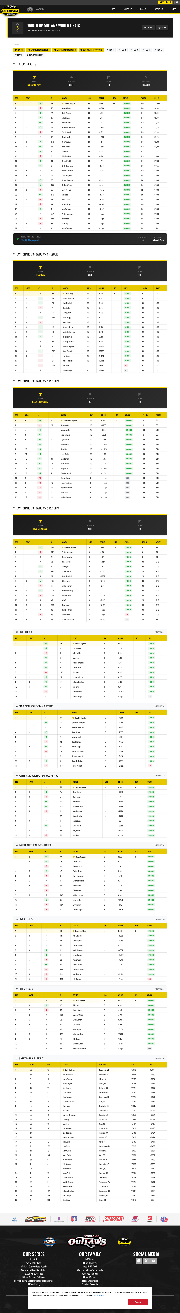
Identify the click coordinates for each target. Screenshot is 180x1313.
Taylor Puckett (67, 351)
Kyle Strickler (66, 156)
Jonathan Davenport (68, 127)
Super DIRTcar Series (34, 1273)
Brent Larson (66, 199)
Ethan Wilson (65, 444)
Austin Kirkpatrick (69, 331)
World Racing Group (89, 1273)
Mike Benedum (67, 595)
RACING (143, 9)
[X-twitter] (146, 1261)
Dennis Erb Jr (66, 137)
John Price (65, 600)
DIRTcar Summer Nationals (33, 1277)
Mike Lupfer (66, 614)
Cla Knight (65, 566)
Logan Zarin (65, 439)
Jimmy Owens (66, 189)
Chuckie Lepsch (66, 473)
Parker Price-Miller (68, 619)
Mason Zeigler (65, 429)
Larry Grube (65, 454)
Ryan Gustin (65, 218)
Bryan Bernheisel (66, 487)
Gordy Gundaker (67, 228)
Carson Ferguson (67, 180)
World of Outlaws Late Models (34, 1266)
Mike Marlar (66, 117)
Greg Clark (64, 468)
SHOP (174, 9)
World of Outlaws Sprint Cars (33, 1270)
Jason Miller (65, 492)
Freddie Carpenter (69, 346)
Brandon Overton (67, 170)
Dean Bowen (66, 605)
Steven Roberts (68, 327)
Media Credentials (90, 1280)
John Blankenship (67, 590)
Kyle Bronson (66, 580)
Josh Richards (66, 209)
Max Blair (65, 194)
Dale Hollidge (66, 204)
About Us (159, 9)
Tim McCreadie (67, 132)
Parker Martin (66, 571)
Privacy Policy (97, 1295)
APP (113, 9)
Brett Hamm (67, 322)
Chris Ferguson (67, 175)
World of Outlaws (33, 1263)
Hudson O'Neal (66, 122)
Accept (138, 1302)
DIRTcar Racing (34, 1284)
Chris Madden (66, 113)
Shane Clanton (66, 108)
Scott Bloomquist (67, 165)
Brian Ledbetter (68, 360)
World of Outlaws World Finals (90, 1270)
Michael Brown (66, 497)
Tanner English (34, 84)
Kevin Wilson (65, 463)
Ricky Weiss (66, 146)
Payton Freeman (67, 213)
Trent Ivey (65, 223)
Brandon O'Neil (67, 609)
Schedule (128, 9)
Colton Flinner (65, 478)
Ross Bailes (66, 307)
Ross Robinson (67, 336)
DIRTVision (89, 1259)
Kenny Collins (67, 312)
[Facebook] (139, 1261)
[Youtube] (153, 1261)
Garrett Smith (66, 161)
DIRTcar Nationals (89, 1263)
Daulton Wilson (67, 185)
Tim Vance (66, 356)
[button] (177, 2)
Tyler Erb (65, 151)
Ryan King (64, 449)
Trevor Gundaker (66, 482)
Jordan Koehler (67, 585)
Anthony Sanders (68, 341)
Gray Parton (65, 458)
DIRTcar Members (89, 1277)
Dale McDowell (66, 141)
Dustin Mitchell (67, 576)
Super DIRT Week (90, 1266)
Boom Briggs (67, 317)
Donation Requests (90, 1284)
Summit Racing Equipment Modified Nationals (33, 1280)
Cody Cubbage (67, 370)
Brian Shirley (66, 561)
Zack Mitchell (67, 303)
